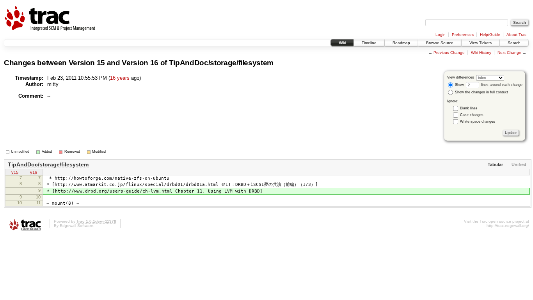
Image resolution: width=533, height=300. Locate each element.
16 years (120, 78)
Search (514, 43)
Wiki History (481, 52)
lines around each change (501, 85)
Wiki (342, 43)
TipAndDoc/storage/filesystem (221, 63)
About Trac (516, 34)
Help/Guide (490, 34)
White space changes (477, 121)
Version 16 (140, 63)
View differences (460, 77)
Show (459, 85)
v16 (33, 172)
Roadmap (401, 43)
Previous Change (449, 52)
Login (440, 34)
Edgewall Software (76, 225)
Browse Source (439, 43)
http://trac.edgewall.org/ (508, 225)
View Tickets (480, 43)
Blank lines (469, 108)
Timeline (369, 43)
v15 (14, 172)
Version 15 (87, 63)
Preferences (463, 34)
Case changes (471, 115)
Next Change (509, 52)
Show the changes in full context (481, 92)
